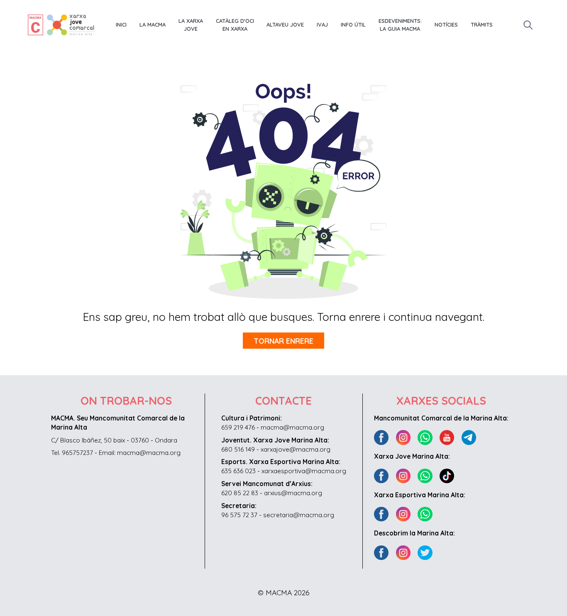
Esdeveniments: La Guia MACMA (400, 24)
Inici (121, 24)
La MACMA (152, 24)
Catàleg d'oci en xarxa (235, 24)
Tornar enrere (283, 340)
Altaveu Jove (285, 24)
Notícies (446, 24)
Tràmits (482, 24)
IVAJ (322, 24)
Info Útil (353, 24)
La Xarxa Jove (190, 24)
